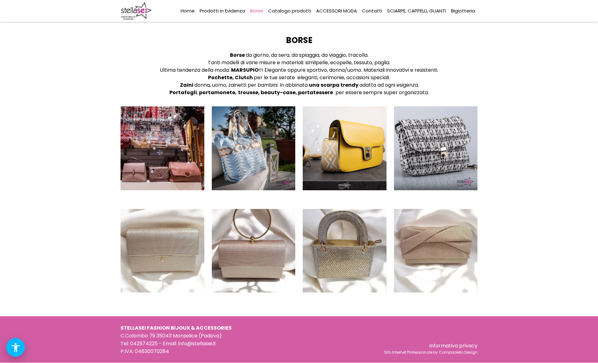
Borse (256, 10)
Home (188, 10)
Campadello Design (458, 352)
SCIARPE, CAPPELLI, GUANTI (416, 10)
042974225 (144, 343)
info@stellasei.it (197, 343)
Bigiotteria (463, 10)
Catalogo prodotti (289, 10)
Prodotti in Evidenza (222, 10)
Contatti (372, 10)
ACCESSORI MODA (336, 10)
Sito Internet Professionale (408, 352)
